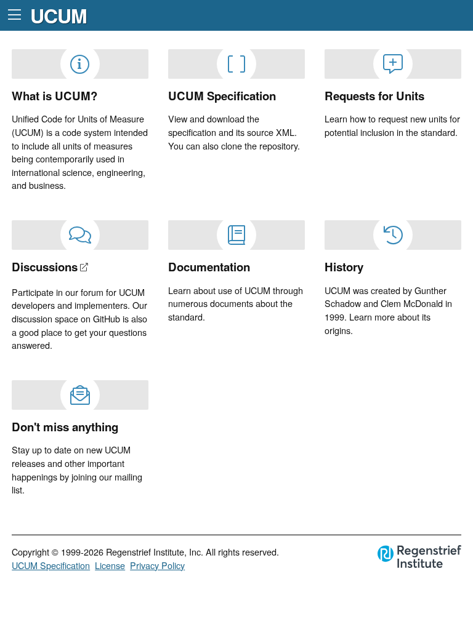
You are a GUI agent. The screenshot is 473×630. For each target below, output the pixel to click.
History (344, 266)
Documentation (209, 266)
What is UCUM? (54, 95)
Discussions (45, 266)
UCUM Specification (222, 95)
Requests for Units (374, 95)
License (110, 565)
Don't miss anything (65, 426)
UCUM (58, 15)
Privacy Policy (157, 565)
